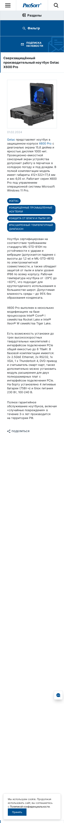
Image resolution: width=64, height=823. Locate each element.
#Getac (14, 200)
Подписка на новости (34, 44)
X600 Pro (45, 143)
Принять (17, 812)
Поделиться (21, 431)
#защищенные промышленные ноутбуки (30, 209)
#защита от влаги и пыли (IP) (29, 218)
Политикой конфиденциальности (30, 806)
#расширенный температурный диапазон (31, 226)
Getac (11, 139)
